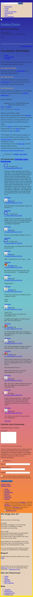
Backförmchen (8, 13)
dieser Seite (21, 144)
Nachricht (4, 431)
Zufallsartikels (20, 71)
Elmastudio (7, 505)
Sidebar (6, 1)
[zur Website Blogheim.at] (10, 510)
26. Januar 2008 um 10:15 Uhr (13, 356)
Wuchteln (7, 491)
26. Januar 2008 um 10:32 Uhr (13, 380)
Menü (2, 1)
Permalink (7, 58)
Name (3, 464)
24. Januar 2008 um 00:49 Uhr (13, 280)
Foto (2, 107)
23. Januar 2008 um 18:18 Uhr (13, 267)
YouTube (7, 579)
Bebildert (16, 154)
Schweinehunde (9, 16)
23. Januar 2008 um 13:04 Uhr (13, 243)
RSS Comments (9, 583)
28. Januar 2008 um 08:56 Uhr (13, 413)
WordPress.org (8, 594)
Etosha (6, 55)
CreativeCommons (6, 139)
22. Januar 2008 (9, 57)
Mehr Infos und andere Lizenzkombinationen (12, 150)
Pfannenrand (8, 6)
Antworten (7, 197)
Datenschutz (8, 497)
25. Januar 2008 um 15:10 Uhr (13, 343)
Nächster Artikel (5, 484)
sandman (8, 107)
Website (3, 472)
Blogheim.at (16, 507)
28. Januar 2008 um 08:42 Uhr (13, 395)
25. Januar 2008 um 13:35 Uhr (13, 328)
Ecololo (6, 504)
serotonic (28, 115)
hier (11, 131)
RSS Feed (7, 581)
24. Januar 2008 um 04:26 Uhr (13, 291)
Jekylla (18, 128)
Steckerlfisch (23, 154)
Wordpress (23, 502)
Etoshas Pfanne (10, 24)
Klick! (2, 558)
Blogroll (6, 494)
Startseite (7, 499)
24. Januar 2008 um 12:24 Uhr (13, 309)
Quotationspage (5, 82)
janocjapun (11, 265)
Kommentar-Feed (9, 593)
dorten (17, 131)
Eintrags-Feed (8, 591)
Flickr (6, 578)
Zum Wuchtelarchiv (26, 46)
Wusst (9, 126)
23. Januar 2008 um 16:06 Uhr (13, 256)
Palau (6, 15)
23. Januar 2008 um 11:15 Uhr (13, 202)
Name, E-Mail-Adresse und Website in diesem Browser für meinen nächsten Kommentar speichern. (16, 477)
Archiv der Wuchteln (10, 11)
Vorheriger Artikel (6, 486)
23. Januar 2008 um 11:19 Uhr (13, 215)
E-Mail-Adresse (6, 467)
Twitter (6, 576)
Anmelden (7, 589)
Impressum (7, 496)
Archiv (6, 10)
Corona (6, 8)
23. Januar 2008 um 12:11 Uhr (13, 232)
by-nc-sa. (17, 109)
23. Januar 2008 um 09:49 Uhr (13, 168)
